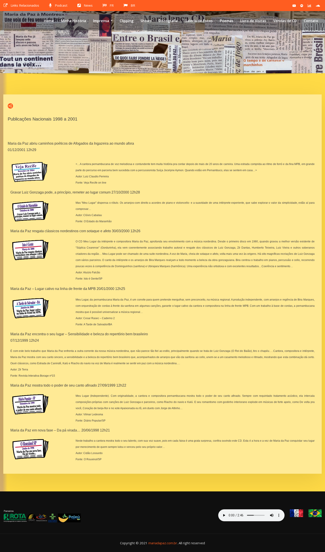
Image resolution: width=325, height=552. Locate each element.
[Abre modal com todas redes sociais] (10, 106)
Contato (311, 20)
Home (49, 20)
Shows (145, 20)
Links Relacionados (25, 5)
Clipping (126, 20)
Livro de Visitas (253, 20)
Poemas (226, 20)
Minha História (73, 20)
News (88, 5)
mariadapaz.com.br (162, 543)
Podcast (61, 5)
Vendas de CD (285, 20)
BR (133, 5)
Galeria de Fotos (199, 20)
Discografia (168, 20)
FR (112, 5)
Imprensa (101, 20)
